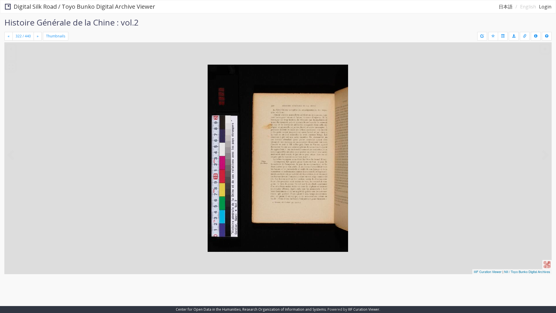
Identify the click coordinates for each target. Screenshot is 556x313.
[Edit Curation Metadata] (482, 36)
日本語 (506, 6)
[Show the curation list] (503, 36)
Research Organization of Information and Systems (284, 309)
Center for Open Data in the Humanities (208, 309)
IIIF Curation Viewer (488, 271)
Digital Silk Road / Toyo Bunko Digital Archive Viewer (84, 6)
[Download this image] (514, 36)
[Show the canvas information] (525, 36)
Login (545, 6)
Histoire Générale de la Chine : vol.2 (71, 22)
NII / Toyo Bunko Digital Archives (527, 271)
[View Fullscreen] (11, 67)
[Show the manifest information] (536, 36)
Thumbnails (55, 36)
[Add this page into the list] (493, 36)
